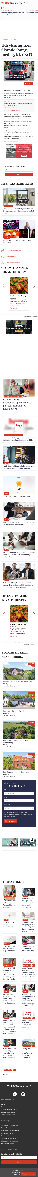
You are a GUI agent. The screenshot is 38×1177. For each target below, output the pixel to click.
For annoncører (6, 1107)
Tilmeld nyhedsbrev (28, 1174)
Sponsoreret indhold (7, 1144)
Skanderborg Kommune (8, 1138)
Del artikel (27, 83)
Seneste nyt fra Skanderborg (10, 1125)
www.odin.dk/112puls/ (14, 110)
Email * (6, 797)
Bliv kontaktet (10, 821)
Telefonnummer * (9, 790)
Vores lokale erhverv (7, 1128)
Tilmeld (19, 174)
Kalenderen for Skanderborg (10, 1130)
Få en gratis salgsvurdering (9, 1141)
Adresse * (7, 805)
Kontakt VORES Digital (8, 1112)
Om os (3, 1104)
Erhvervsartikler (6, 1136)
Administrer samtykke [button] (8, 1115)
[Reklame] (19, 151)
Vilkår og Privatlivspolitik (9, 1109)
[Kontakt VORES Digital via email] (23, 1094)
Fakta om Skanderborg (8, 1133)
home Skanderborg (9, 686)
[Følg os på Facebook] (15, 1094)
